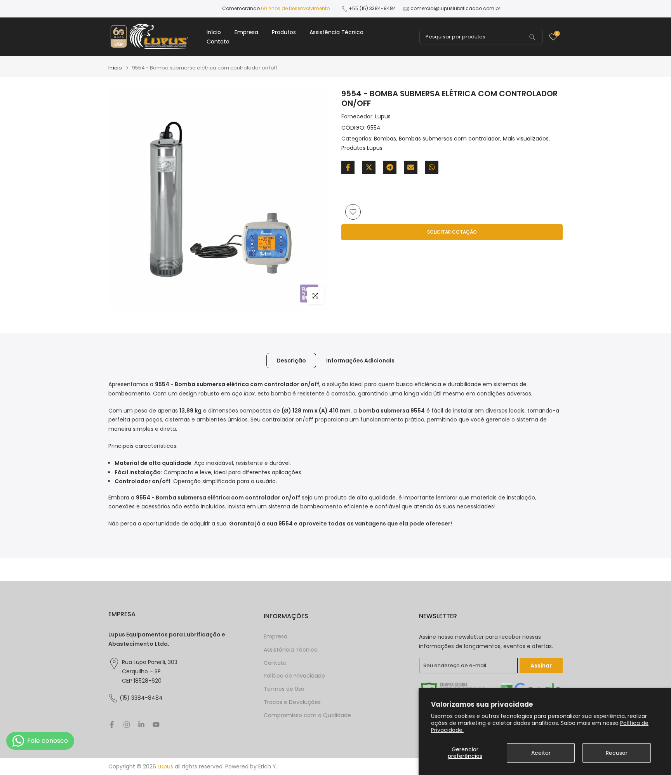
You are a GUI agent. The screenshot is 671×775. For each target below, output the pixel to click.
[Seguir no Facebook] (111, 724)
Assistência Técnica (336, 32)
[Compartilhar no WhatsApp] (431, 167)
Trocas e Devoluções (292, 702)
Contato (218, 41)
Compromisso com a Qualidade (307, 715)
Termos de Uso (284, 689)
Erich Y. (267, 766)
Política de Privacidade (294, 676)
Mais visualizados (526, 139)
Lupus (383, 116)
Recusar (617, 753)
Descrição (291, 360)
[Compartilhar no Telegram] (389, 167)
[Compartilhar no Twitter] (368, 167)
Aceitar (541, 753)
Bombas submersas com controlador (449, 139)
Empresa (246, 32)
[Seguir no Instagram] (126, 724)
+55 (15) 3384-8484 (372, 8)
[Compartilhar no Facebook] (348, 167)
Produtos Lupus (361, 148)
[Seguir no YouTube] (156, 724)
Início (214, 32)
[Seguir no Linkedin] (141, 724)
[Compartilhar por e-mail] (410, 167)
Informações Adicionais (360, 360)
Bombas (385, 139)
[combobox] (481, 37)
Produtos (284, 32)
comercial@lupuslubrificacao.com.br (455, 8)
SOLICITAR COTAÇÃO (452, 232)
